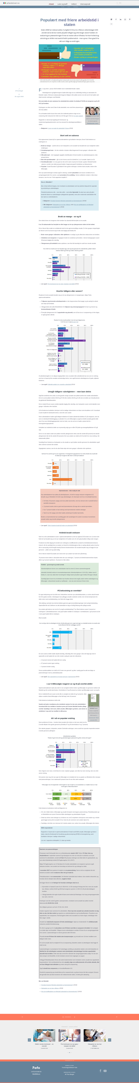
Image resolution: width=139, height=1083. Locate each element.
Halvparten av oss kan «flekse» (62, 204)
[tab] (69, 1052)
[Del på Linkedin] (120, 19)
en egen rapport (78, 116)
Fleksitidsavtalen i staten (92, 123)
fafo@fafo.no (36, 1074)
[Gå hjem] (11, 3)
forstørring (75, 322)
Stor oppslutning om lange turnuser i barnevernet (61, 676)
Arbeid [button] (51, 4)
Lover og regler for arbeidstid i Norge (58, 128)
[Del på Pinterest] (129, 19)
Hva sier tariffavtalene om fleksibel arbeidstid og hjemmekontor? (59, 991)
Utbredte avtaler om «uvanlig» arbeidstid (59, 384)
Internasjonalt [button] (85, 4)
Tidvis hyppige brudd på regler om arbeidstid (60, 525)
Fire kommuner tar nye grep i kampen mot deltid (61, 284)
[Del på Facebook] (116, 19)
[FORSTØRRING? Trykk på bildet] (69, 348)
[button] (22, 1017)
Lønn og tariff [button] (62, 4)
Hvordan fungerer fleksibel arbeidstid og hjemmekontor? (66, 200)
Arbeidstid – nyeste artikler (69, 1026)
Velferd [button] (73, 4)
